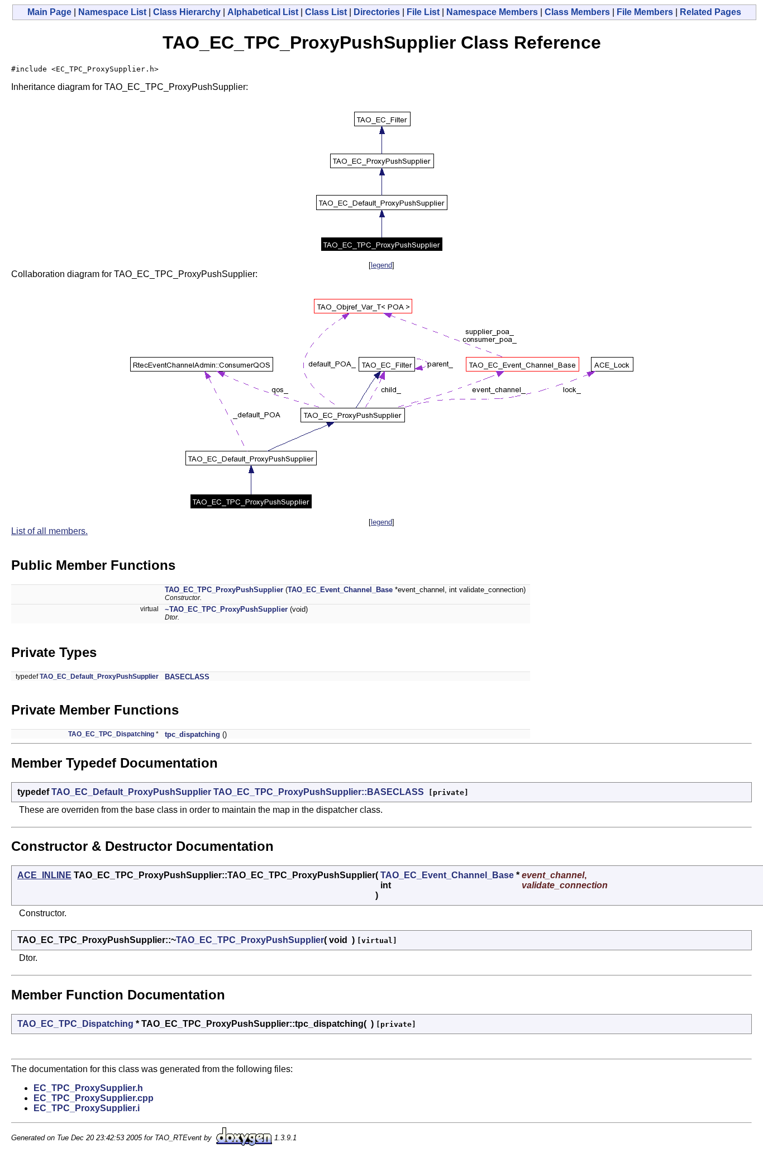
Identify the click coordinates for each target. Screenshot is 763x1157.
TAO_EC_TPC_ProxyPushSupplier (224, 589)
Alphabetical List (262, 12)
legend (381, 265)
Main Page (49, 12)
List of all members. (49, 531)
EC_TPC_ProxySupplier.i (87, 1108)
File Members (645, 12)
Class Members (577, 12)
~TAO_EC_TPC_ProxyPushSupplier (226, 609)
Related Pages (710, 12)
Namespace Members (492, 12)
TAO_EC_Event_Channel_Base (340, 589)
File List (423, 12)
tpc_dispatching (192, 734)
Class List (326, 12)
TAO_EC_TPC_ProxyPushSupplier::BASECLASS (318, 792)
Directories (377, 12)
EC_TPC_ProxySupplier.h (88, 1088)
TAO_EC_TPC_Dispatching (111, 734)
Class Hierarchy (187, 12)
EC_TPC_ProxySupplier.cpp (94, 1098)
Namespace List (112, 12)
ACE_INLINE (44, 875)
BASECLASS (187, 677)
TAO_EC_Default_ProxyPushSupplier (99, 676)
